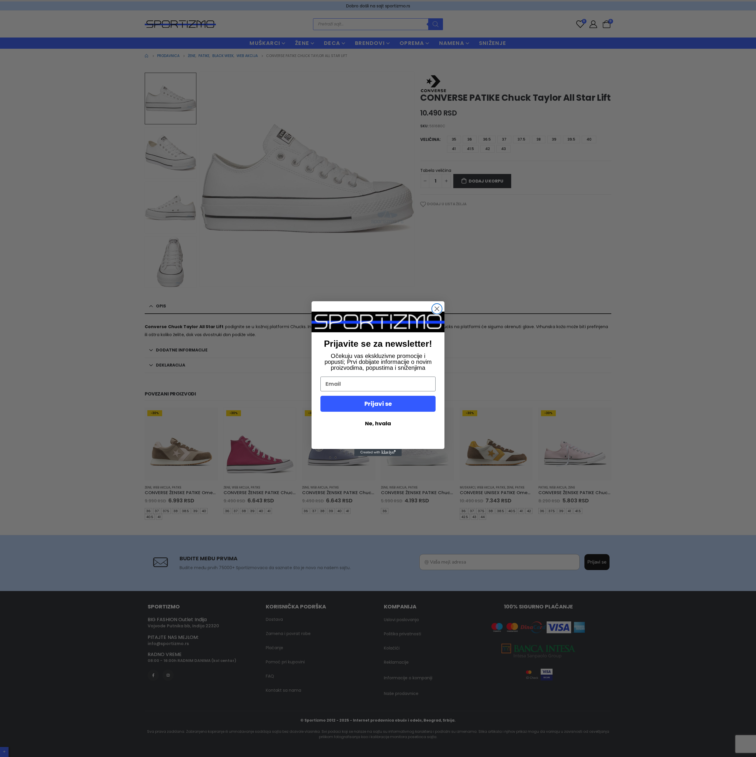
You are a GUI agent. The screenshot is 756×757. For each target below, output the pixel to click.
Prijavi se (378, 404)
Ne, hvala (378, 423)
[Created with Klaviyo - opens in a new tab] (378, 452)
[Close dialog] (437, 309)
